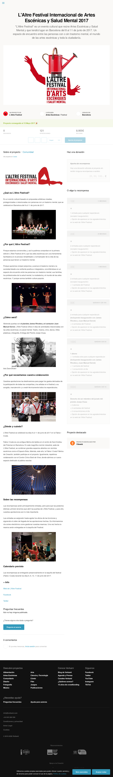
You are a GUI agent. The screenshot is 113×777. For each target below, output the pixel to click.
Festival (64, 115)
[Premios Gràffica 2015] (29, 752)
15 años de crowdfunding (68, 684)
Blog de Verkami (65, 672)
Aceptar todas (101, 772)
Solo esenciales (82, 772)
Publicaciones (36, 687)
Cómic (33, 678)
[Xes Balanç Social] (56, 752)
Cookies (6, 730)
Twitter (5, 601)
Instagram (89, 681)
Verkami (56, 3)
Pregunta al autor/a (14, 627)
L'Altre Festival (15, 115)
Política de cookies (59, 774)
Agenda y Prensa (65, 675)
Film (32, 681)
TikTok (88, 684)
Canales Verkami (65, 678)
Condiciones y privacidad (13, 721)
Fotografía (7, 684)
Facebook (7, 594)
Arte (32, 672)
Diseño (6, 681)
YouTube (89, 678)
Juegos (34, 684)
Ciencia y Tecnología (39, 675)
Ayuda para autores (39, 702)
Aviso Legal (7, 725)
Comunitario (8, 678)
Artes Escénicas (52, 115)
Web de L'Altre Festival (12, 588)
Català (15, 156)
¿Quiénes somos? (65, 681)
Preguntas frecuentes (12, 702)
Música (6, 687)
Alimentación (8, 672)
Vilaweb (79, 444)
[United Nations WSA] (84, 752)
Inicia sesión (30, 646)
